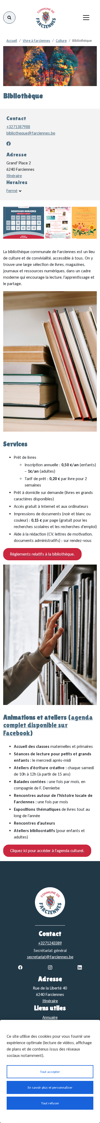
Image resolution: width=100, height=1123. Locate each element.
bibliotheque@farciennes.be (30, 133)
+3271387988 (18, 126)
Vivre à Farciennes (36, 40)
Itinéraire (14, 175)
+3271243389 (50, 943)
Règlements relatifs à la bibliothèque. (42, 554)
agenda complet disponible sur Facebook (48, 725)
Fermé (11, 190)
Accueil (11, 40)
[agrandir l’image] (23, 223)
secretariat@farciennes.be (50, 956)
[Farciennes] (45, 17)
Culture (61, 40)
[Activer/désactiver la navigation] (86, 17)
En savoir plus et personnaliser (50, 1087)
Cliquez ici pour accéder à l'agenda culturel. (47, 850)
